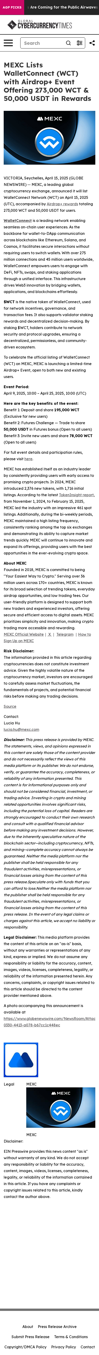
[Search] (68, 43)
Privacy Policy (63, 1347)
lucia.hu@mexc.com (21, 729)
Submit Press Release (31, 1336)
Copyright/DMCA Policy (25, 1347)
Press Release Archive (57, 1326)
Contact (88, 1347)
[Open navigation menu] (8, 43)
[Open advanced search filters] (79, 43)
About (27, 1326)
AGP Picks (12, 7)
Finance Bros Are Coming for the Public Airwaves (51, 7)
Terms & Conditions (71, 1336)
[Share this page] (92, 43)
